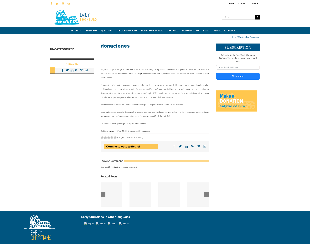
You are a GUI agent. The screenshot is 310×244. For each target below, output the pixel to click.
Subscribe (238, 76)
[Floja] (102, 137)
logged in (116, 167)
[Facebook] (62, 70)
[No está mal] (105, 137)
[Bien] (108, 137)
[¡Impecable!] (115, 137)
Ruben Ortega (108, 131)
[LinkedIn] (72, 70)
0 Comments (145, 131)
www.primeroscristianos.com (147, 73)
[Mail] (86, 70)
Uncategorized (133, 131)
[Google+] (76, 70)
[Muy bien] (112, 137)
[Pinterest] (81, 70)
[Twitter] (67, 70)
